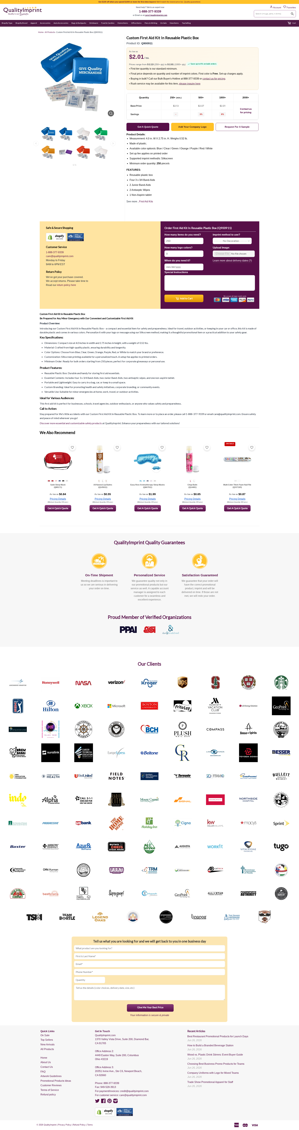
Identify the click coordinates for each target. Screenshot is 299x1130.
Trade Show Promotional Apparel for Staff (210, 1082)
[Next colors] (113, 143)
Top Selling (186, 23)
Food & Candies (107, 23)
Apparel (34, 23)
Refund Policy (79, 1125)
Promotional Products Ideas (55, 1080)
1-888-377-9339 (150, 11)
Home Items (123, 23)
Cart (294, 23)
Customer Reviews (51, 1085)
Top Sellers (46, 1039)
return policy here (66, 285)
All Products (47, 1049)
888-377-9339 (111, 1083)
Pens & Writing (151, 23)
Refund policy (48, 1094)
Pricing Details (58, 499)
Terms (90, 1125)
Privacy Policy (64, 1125)
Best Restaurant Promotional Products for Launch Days (217, 1036)
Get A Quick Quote (58, 508)
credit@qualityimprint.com (134, 1091)
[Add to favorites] (72, 447)
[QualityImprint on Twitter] (97, 1102)
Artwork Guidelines (51, 1076)
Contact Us (46, 1067)
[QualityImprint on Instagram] (115, 1102)
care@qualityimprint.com (156, 15)
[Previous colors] (35, 143)
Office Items (136, 23)
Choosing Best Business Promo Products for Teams (215, 1064)
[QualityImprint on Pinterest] (109, 1102)
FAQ (42, 1071)
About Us (45, 1062)
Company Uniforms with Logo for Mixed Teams (213, 1073)
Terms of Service (49, 1090)
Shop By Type (7, 23)
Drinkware (93, 23)
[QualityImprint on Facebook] (103, 1102)
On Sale (163, 23)
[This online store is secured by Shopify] (56, 237)
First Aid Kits (146, 201)
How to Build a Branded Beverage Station (210, 1045)
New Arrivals (47, 1044)
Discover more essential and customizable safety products (71, 423)
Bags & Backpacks (78, 23)
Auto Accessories (61, 23)
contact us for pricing (213, 78)
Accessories (45, 23)
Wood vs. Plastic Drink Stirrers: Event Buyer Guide (215, 1054)
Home (43, 1057)
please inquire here (189, 83)
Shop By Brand (21, 23)
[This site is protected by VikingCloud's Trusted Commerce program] (75, 237)
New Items (174, 23)
